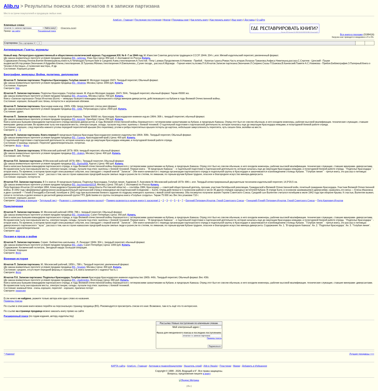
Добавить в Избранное (254, 366)
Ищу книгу (237, 20)
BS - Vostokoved (80, 214)
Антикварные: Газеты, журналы (26, 49)
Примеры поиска (13, 301)
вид (18, 230)
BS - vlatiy (77, 245)
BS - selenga (79, 58)
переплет (21, 290)
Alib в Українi (210, 366)
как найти (16, 31)
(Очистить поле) (68, 28)
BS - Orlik (77, 109)
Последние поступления (148, 20)
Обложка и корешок (26, 200)
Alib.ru (11, 6)
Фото (18, 145)
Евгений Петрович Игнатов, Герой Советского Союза (215, 200)
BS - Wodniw (79, 83)
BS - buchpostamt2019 (84, 184)
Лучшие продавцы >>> (361, 354)
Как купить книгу (199, 20)
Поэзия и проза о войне (20, 236)
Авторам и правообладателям (165, 366)
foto (17, 88)
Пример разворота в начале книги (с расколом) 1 (133, 200)
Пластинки (225, 366)
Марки (236, 366)
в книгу (207, 373)
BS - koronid (78, 119)
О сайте (260, 20)
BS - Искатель (79, 96)
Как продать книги (220, 20)
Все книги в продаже (351, 34)
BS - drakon (78, 153)
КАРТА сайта (118, 366)
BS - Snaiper (78, 267)
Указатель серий (193, 366)
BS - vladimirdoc (80, 280)
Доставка (250, 20)
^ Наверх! (9, 354)
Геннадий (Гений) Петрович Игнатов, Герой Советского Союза (280, 200)
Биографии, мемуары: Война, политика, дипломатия (41, 74)
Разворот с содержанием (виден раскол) (81, 200)
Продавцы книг (180, 20)
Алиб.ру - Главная (123, 20)
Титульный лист (48, 200)
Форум (166, 20)
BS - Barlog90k (80, 163)
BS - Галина (78, 137)
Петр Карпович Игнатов (330, 200)
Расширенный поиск (47, 31)
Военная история (16, 258)
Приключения (13, 206)
